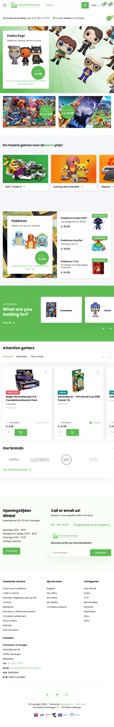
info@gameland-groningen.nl (91, 525)
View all (7, 322)
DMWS (63, 704)
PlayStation (90, 611)
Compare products (57, 606)
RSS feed (81, 704)
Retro (87, 620)
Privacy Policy (10, 620)
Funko (87, 593)
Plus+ (71, 704)
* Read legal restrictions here (64, 559)
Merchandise (90, 602)
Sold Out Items (10, 629)
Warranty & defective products (19, 611)
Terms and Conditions (14, 588)
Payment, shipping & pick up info (20, 597)
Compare (14, 422)
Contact (7, 602)
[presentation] (104, 328)
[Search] (85, 5)
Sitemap (7, 625)
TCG (86, 597)
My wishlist (52, 602)
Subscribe (100, 552)
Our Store (11, 550)
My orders (52, 593)
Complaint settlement (14, 616)
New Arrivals (90, 588)
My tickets (52, 597)
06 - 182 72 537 (60, 525)
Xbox (86, 616)
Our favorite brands (15, 469)
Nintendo (88, 606)
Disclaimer (8, 606)
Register (51, 588)
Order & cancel (11, 593)
